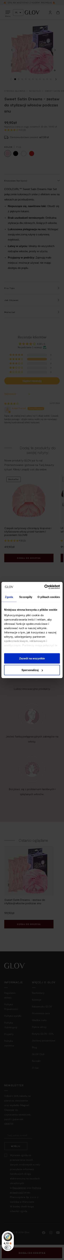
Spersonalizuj (30, 670)
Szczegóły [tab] (25, 596)
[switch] (8, 1248)
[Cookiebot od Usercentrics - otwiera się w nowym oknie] (45, 587)
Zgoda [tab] (9, 596)
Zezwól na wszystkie (32, 658)
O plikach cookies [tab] (49, 596)
